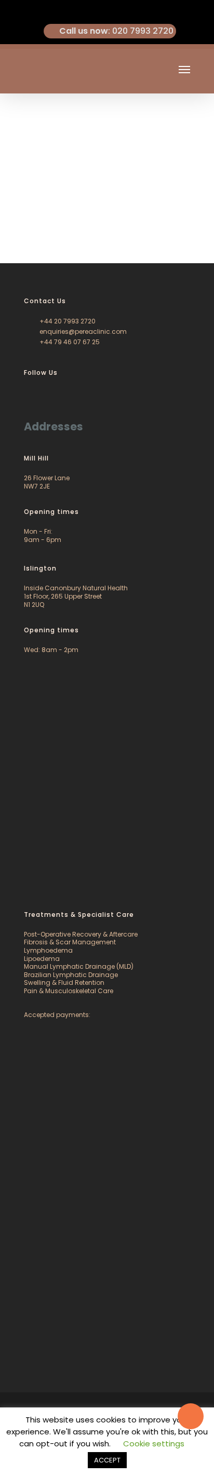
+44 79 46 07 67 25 (69, 341)
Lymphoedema (48, 950)
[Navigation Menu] (184, 69)
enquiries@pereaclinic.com (82, 331)
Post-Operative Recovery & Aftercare (81, 934)
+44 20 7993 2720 (67, 321)
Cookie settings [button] (153, 1443)
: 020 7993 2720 (116, 31)
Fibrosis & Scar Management (70, 942)
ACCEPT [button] (107, 1460)
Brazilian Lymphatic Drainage (71, 974)
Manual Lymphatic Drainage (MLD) (78, 966)
